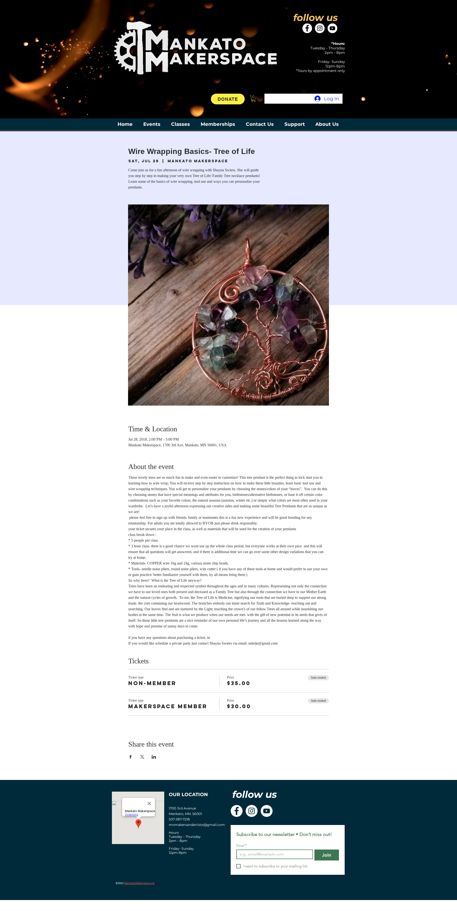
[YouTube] (332, 28)
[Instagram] (320, 28)
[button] (253, 98)
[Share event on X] (142, 757)
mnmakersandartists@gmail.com (197, 825)
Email (241, 846)
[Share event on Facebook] (130, 757)
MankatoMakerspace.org (139, 883)
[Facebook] (307, 28)
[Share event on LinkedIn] (154, 757)
